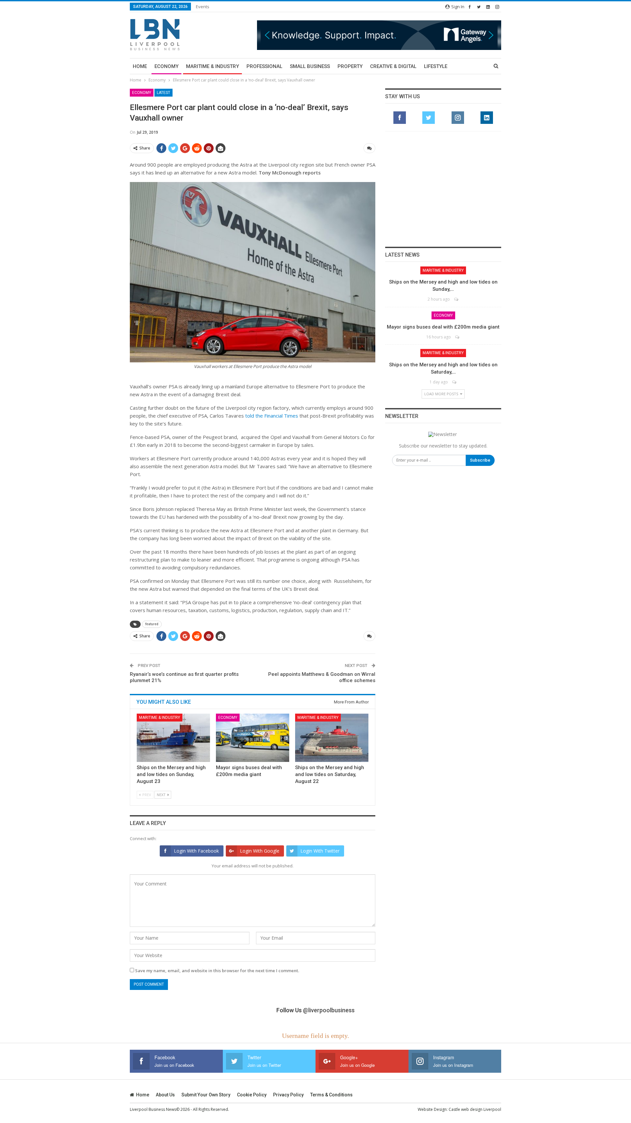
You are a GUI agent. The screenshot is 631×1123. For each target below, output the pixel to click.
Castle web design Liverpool (475, 1109)
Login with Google (259, 851)
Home (140, 66)
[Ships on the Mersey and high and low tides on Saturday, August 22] (331, 738)
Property (350, 66)
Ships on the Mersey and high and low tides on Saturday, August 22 (329, 774)
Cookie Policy (252, 1094)
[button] (379, 35)
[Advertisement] (443, 189)
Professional (264, 66)
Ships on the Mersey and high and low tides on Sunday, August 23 (171, 774)
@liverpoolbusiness (329, 1010)
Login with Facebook (196, 851)
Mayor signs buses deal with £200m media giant (443, 327)
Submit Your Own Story (205, 1094)
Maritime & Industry (212, 66)
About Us (165, 1094)
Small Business (310, 66)
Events (202, 7)
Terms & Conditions (331, 1094)
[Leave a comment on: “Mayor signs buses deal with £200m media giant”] (457, 337)
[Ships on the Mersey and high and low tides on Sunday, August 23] (173, 738)
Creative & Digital (393, 66)
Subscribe (480, 460)
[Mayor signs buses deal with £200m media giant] (252, 738)
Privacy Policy (288, 1094)
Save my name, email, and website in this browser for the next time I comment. (217, 971)
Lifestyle (435, 66)
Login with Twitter (319, 851)
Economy (166, 66)
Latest (163, 92)
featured (151, 624)
